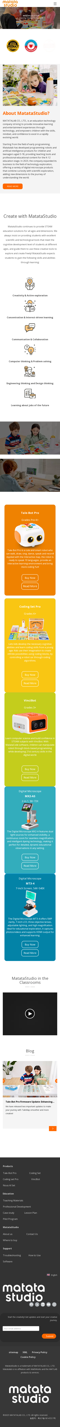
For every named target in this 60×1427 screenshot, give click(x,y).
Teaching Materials (13, 1200)
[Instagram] (54, 1304)
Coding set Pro (10, 1179)
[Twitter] (37, 1304)
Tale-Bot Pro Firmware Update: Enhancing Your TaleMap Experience (30, 1101)
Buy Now (30, 577)
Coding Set (35, 1173)
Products (8, 1166)
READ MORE (12, 186)
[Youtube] (48, 1304)
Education (8, 1193)
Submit (49, 1336)
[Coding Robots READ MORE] (30, 438)
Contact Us (32, 1234)
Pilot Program (10, 1219)
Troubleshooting (12, 1255)
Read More (30, 586)
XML (25, 1352)
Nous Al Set (9, 1185)
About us (7, 1234)
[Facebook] (31, 1304)
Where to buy (10, 1240)
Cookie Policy (28, 1357)
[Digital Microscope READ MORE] (30, 475)
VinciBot (35, 1179)
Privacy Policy (39, 1352)
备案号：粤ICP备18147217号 (42, 1418)
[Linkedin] (43, 1304)
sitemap (13, 1352)
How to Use (34, 1255)
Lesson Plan (30, 1212)
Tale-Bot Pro (9, 1173)
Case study (8, 1212)
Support (7, 1248)
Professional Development (17, 1206)
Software (7, 1261)
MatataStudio (11, 1227)
